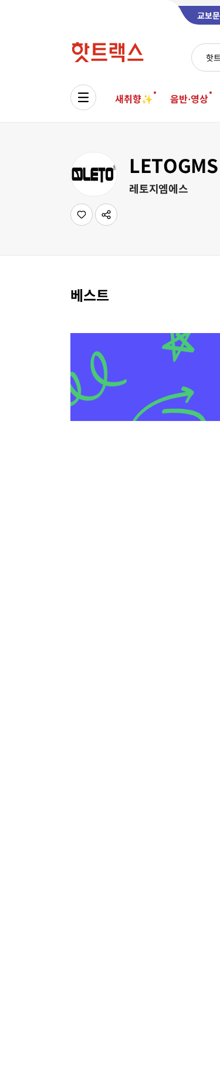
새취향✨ (134, 98)
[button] (106, 214)
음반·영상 (189, 98)
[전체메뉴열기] (83, 97)
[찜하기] (81, 214)
